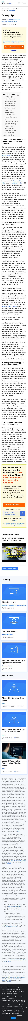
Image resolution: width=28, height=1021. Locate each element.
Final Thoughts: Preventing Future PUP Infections (10, 131)
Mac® (14, 520)
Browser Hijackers (7, 634)
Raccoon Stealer (18, 181)
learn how (9, 863)
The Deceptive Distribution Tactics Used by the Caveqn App (11, 116)
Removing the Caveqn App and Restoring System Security (11, 124)
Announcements (7, 666)
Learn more (19, 1015)
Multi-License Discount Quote (10, 513)
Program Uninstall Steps (12, 987)
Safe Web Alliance (10, 631)
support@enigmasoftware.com (8, 925)
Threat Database (6, 8)
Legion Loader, (6, 155)
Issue (3, 703)
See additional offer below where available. (13, 41)
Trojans (23, 605)
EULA (4, 43)
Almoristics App (9, 602)
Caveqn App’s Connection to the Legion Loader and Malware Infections (10, 100)
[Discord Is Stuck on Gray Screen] (14, 688)
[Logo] (7, 3)
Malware (14, 21)
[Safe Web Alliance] (14, 621)
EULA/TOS (12, 860)
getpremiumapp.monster (9, 306)
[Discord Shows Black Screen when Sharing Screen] (14, 751)
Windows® (21, 518)
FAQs (18, 831)
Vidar (3, 183)
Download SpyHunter (12, 504)
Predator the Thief (16, 183)
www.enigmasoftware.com (14, 906)
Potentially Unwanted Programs (11, 605)
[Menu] (24, 3)
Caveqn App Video (8, 135)
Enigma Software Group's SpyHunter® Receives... (13, 661)
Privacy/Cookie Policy (14, 43)
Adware (9, 21)
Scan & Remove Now (12, 47)
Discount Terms (7, 862)
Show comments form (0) (10, 568)
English (21, 3)
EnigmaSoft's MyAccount (11, 926)
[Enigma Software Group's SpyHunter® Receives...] (14, 650)
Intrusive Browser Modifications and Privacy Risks (10, 108)
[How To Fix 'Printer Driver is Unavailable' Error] (14, 719)
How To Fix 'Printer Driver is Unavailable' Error (13, 730)
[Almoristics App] (14, 592)
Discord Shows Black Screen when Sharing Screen (11, 763)
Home (3, 987)
